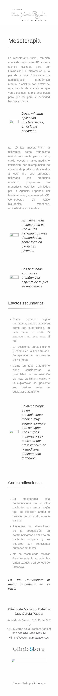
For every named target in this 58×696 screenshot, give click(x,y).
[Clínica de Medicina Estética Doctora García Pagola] (29, 14)
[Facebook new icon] (27, 690)
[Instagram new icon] (35, 690)
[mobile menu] (53, 10)
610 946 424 (38, 633)
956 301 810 (20, 633)
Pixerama (40, 683)
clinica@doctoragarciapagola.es (29, 637)
